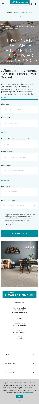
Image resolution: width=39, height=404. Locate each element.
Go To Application (19, 233)
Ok (19, 396)
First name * (5, 104)
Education (9, 373)
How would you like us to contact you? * (15, 139)
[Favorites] (31, 4)
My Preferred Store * (8, 200)
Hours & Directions (19, 312)
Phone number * (7, 151)
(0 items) (35, 4)
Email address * (6, 165)
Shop (7, 354)
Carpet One (5, 24)
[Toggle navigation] (3, 4)
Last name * (5, 118)
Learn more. (28, 393)
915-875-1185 (19, 16)
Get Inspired (10, 363)
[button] (19, 144)
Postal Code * (6, 186)
